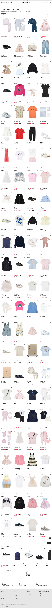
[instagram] (40, 595)
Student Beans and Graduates (30, 594)
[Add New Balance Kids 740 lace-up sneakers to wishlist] (11, 105)
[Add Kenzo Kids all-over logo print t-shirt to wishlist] (37, 170)
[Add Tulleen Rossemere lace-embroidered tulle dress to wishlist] (11, 170)
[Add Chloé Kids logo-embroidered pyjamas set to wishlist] (11, 301)
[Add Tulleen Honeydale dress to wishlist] (11, 453)
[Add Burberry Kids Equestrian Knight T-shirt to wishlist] (24, 214)
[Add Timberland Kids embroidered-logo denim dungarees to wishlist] (11, 322)
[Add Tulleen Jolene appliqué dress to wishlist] (37, 475)
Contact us (2, 591)
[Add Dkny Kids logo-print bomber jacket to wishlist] (37, 62)
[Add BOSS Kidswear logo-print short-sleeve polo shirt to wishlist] (24, 475)
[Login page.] (46, 2)
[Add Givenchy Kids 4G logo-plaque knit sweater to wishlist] (11, 496)
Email (27, 571)
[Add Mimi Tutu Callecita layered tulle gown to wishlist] (11, 475)
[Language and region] (45, 2)
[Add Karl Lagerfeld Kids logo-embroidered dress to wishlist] (50, 83)
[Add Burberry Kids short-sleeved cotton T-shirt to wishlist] (50, 279)
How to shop (4, 584)
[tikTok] (42, 595)
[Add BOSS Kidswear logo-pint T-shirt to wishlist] (37, 388)
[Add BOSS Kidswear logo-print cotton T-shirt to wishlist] (24, 105)
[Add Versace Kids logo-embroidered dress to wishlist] (50, 62)
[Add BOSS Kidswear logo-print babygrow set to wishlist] (11, 409)
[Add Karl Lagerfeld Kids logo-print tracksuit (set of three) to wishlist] (24, 409)
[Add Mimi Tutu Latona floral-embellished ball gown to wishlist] (50, 496)
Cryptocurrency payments (4, 598)
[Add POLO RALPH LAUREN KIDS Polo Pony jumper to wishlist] (24, 235)
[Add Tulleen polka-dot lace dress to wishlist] (37, 453)
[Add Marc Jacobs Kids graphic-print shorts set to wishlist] (24, 62)
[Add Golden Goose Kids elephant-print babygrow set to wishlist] (50, 301)
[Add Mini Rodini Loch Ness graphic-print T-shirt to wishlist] (24, 301)
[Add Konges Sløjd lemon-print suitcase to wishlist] (37, 344)
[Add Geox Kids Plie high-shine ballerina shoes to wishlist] (24, 257)
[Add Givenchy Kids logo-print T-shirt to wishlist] (24, 344)
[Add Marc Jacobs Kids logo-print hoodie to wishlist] (50, 475)
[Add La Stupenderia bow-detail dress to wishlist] (11, 192)
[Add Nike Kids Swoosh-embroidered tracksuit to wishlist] (11, 18)
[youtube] (46, 595)
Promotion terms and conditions (5, 599)
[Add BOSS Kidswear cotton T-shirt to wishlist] (11, 518)
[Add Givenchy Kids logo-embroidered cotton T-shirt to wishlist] (50, 257)
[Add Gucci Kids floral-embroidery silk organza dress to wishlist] (50, 214)
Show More (48, 546)
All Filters (3, 14)
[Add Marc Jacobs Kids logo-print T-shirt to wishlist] (24, 149)
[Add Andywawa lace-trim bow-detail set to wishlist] (50, 127)
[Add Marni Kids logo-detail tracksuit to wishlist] (50, 235)
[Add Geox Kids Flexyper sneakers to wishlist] (24, 518)
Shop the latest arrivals (27, 0)
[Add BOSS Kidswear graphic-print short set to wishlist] (50, 409)
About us (15, 591)
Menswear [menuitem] (7, 2)
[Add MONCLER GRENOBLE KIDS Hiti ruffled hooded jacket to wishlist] (37, 322)
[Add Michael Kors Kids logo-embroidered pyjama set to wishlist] (50, 388)
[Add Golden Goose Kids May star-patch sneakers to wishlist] (24, 279)
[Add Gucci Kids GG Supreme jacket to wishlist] (50, 192)
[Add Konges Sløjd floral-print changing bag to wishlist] (37, 40)
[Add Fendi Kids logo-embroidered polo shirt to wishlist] (37, 279)
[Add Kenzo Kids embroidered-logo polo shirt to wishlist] (37, 518)
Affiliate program (28, 591)
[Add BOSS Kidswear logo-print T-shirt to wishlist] (50, 170)
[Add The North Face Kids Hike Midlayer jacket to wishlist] (37, 214)
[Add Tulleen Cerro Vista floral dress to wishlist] (11, 279)
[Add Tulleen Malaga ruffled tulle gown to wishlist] (11, 149)
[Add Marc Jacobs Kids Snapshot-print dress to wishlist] (11, 388)
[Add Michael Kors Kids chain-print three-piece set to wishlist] (37, 235)
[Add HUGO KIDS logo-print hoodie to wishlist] (37, 409)
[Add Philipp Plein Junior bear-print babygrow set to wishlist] (50, 366)
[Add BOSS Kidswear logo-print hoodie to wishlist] (24, 192)
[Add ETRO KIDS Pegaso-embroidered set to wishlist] (50, 105)
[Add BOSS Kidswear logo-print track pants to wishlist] (37, 127)
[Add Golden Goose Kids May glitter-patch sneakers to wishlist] (11, 344)
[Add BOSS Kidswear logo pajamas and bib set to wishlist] (50, 431)
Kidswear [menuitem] (11, 2)
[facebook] (44, 595)
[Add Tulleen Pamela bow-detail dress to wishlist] (24, 431)
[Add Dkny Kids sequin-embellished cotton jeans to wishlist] (50, 40)
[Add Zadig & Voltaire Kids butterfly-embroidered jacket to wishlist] (37, 496)
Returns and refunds (4, 595)
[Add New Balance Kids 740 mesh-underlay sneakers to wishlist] (50, 322)
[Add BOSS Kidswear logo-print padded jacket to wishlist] (11, 257)
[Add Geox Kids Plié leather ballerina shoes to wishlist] (37, 192)
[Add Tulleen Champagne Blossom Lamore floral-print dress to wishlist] (11, 62)
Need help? (37, 584)
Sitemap (15, 599)
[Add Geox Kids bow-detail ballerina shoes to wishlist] (11, 40)
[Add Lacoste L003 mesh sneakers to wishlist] (11, 83)
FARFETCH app (16, 595)
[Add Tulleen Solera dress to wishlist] (24, 388)
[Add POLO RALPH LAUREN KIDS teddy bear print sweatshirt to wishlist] (24, 83)
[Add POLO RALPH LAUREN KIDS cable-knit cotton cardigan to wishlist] (24, 453)
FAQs (19, 584)
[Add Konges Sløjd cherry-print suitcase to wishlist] (11, 366)
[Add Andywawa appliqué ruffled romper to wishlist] (37, 83)
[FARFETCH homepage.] (26, 2)
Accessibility (14, 604)
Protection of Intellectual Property (21, 604)
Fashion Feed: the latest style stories (44, 591)
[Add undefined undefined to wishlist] (11, 548)
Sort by (48, 14)
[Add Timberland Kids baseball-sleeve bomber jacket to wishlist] (11, 235)
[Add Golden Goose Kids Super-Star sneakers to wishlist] (11, 214)
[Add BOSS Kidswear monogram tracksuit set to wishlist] (37, 366)
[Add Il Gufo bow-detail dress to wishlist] (11, 127)
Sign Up (28, 575)
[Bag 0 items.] (50, 2)
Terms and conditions (9, 604)
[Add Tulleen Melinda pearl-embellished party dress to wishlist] (24, 40)
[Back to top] (50, 538)
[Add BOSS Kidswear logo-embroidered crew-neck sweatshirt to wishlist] (37, 301)
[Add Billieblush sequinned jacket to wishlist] (24, 170)
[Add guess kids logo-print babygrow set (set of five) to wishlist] (11, 431)
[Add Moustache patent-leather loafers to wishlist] (24, 366)
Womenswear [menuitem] (3, 2)
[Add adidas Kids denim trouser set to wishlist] (37, 18)
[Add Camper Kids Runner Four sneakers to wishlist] (50, 149)
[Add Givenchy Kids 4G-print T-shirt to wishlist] (24, 127)
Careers (15, 594)
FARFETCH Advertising (17, 598)
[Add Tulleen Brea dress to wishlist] (50, 18)
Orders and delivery (3, 594)
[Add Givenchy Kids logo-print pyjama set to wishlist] (24, 18)
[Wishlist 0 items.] (48, 2)
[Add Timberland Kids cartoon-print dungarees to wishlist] (24, 322)
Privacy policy (3, 604)
